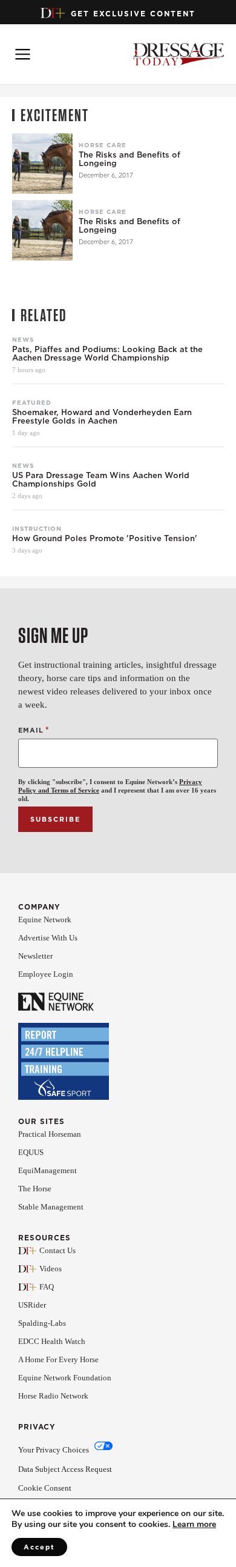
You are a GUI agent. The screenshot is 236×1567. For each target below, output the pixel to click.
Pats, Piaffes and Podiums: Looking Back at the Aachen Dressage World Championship (107, 353)
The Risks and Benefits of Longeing (129, 159)
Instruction (37, 528)
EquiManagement (47, 1170)
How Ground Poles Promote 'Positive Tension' (104, 538)
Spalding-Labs (42, 1323)
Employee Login (45, 974)
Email (34, 730)
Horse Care (102, 145)
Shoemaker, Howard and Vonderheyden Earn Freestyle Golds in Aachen (102, 416)
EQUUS (31, 1152)
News (23, 339)
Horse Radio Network (53, 1395)
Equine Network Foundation (64, 1377)
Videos (50, 1268)
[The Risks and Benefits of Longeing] (42, 163)
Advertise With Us (47, 937)
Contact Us (57, 1250)
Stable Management (51, 1206)
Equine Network (44, 919)
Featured (31, 402)
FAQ (46, 1286)
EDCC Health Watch (51, 1341)
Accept (39, 1547)
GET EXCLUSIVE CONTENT (133, 13)
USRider (32, 1304)
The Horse (34, 1188)
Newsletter (35, 955)
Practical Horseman (49, 1134)
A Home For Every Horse (58, 1359)
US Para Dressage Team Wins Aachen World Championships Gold (100, 479)
